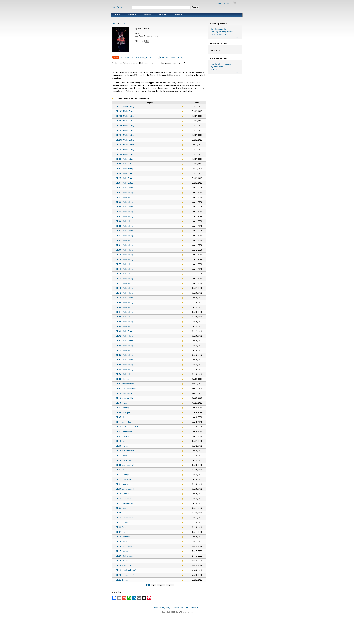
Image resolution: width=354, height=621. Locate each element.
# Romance (125, 57)
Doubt (121, 455)
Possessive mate (126, 389)
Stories (147, 15)
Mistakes (123, 537)
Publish (162, 15)
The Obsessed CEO (219, 34)
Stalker (122, 446)
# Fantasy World (138, 57)
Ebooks (132, 15)
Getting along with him (128, 427)
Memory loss (124, 503)
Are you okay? (125, 465)
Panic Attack (124, 479)
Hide (121, 417)
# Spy (180, 57)
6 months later (125, 451)
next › (161, 585)
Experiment (124, 522)
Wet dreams (124, 546)
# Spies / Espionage (167, 57)
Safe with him (124, 398)
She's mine (123, 513)
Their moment (124, 393)
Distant (122, 561)
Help (199, 608)
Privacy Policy (164, 608)
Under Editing (125, 106)
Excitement (124, 499)
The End (122, 379)
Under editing (124, 188)
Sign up (226, 4)
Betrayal (122, 436)
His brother (123, 470)
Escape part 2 (125, 575)
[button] (237, 610)
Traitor (121, 527)
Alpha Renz (124, 422)
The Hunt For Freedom (220, 64)
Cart (238, 4)
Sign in (218, 4)
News (121, 542)
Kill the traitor (124, 518)
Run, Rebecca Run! (219, 29)
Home (117, 15)
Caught (122, 403)
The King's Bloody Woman (222, 32)
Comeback (123, 565)
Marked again (124, 556)
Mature (115, 57)
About (156, 608)
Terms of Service (177, 608)
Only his (122, 484)
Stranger (122, 475)
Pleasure (122, 494)
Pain (121, 532)
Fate (121, 441)
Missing (122, 408)
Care (121, 508)
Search (178, 15)
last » (170, 585)
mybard (117, 6)
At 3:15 (213, 69)
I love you (123, 412)
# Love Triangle (152, 57)
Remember (123, 460)
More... (237, 37)
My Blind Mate (216, 67)
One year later (125, 384)
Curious (122, 551)
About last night (125, 489)
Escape (122, 580)
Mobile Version (190, 608)
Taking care (124, 432)
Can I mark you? (126, 570)
